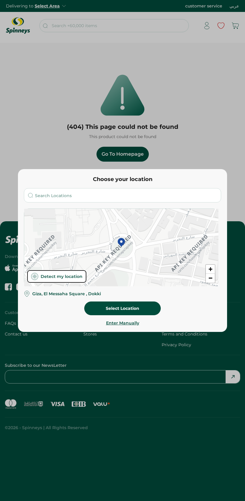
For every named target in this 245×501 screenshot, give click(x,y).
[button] (121, 243)
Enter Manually (122, 323)
